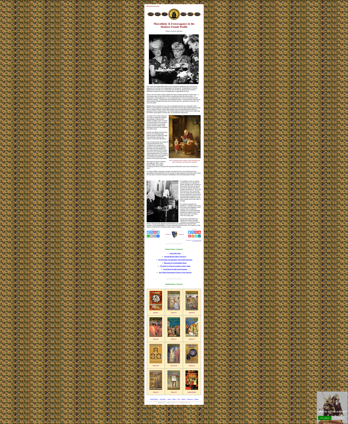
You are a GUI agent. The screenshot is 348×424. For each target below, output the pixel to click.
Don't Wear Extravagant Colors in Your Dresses (175, 272)
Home (169, 399)
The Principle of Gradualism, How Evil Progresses (175, 260)
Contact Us (190, 399)
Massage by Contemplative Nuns (175, 263)
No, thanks (338, 418)
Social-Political (154, 399)
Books (174, 399)
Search (183, 399)
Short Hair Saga (175, 253)
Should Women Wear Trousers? (175, 256)
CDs (179, 399)
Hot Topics (163, 399)
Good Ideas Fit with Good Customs (175, 269)
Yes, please (324, 418)
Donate (196, 399)
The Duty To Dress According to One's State (175, 266)
